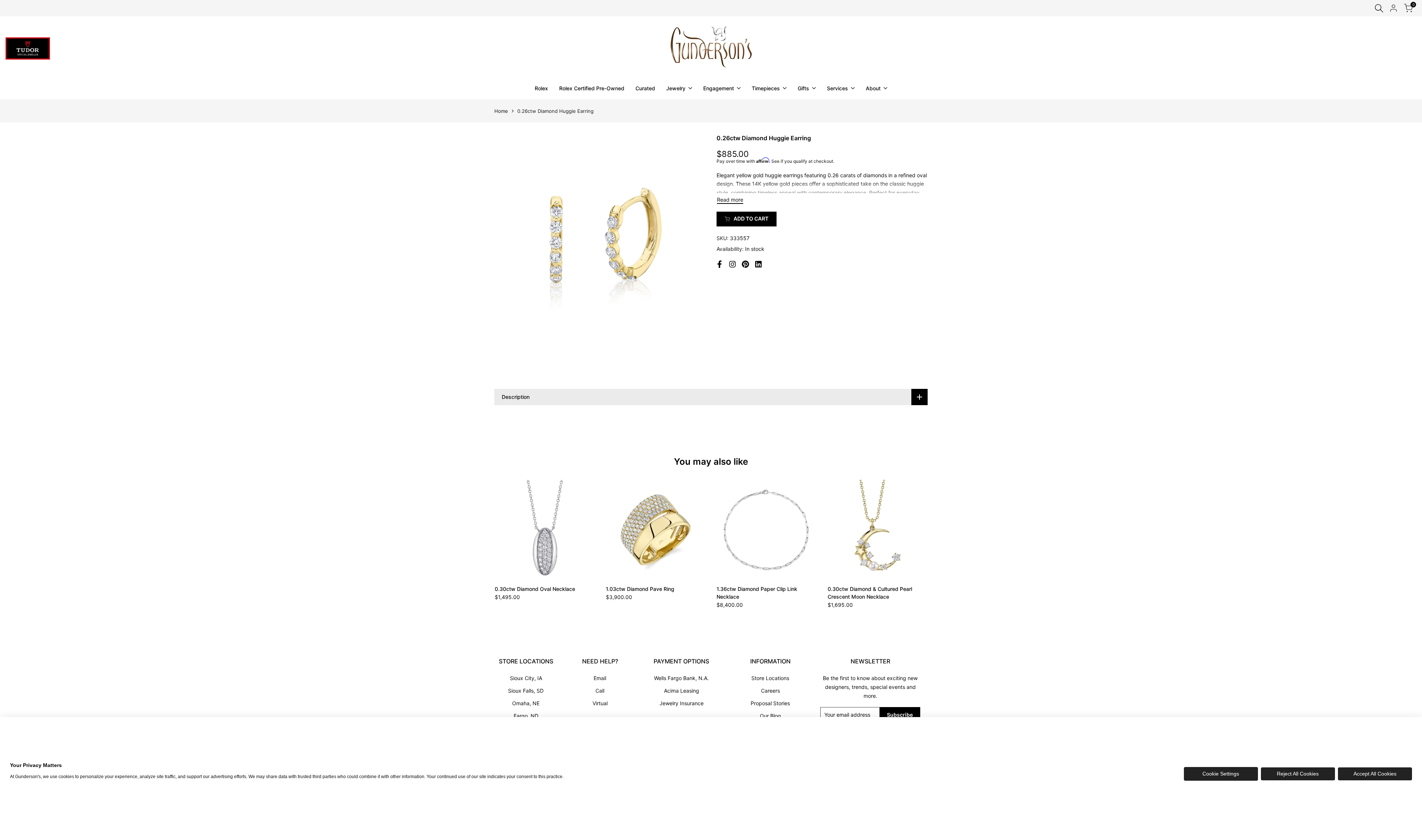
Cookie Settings (1220, 774)
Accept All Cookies (1374, 774)
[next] (909, 529)
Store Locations (770, 678)
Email (600, 678)
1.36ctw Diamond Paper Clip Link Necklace (757, 593)
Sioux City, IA (526, 678)
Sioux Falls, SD (526, 690)
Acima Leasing (681, 690)
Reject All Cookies (1298, 774)
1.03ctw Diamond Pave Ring (640, 589)
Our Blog (770, 716)
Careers (770, 690)
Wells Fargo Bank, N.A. (681, 678)
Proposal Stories (770, 703)
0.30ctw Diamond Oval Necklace (535, 589)
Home (501, 111)
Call (599, 690)
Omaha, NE (526, 703)
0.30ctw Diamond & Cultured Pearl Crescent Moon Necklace (870, 593)
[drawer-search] (1379, 8)
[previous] (512, 529)
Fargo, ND (526, 716)
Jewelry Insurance (682, 703)
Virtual (600, 703)
